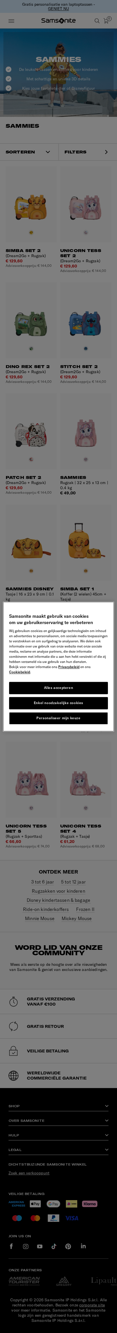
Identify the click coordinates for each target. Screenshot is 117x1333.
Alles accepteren (58, 688)
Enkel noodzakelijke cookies (58, 703)
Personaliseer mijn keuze (58, 718)
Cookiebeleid (19, 672)
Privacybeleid (69, 667)
